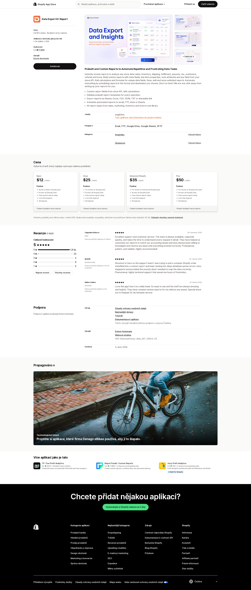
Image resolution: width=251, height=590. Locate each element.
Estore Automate (41, 58)
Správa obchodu (79, 563)
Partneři (186, 553)
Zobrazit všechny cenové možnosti (167, 217)
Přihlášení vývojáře (42, 582)
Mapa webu (115, 582)
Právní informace (190, 563)
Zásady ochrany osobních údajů (130, 308)
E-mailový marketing (118, 553)
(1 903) (41, 50)
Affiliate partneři (190, 558)
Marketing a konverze (81, 558)
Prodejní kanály (78, 532)
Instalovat (55, 66)
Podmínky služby (63, 582)
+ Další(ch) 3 (188, 56)
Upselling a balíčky (117, 548)
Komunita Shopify (153, 543)
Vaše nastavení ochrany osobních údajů (143, 582)
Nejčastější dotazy (124, 312)
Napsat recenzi (42, 273)
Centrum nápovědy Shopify (158, 532)
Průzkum (149, 553)
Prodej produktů (79, 543)
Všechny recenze (62, 273)
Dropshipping (114, 532)
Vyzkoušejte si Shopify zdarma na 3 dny (125, 507)
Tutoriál (119, 315)
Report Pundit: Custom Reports (119, 463)
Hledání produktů (79, 537)
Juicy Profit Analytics (176, 463)
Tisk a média (188, 548)
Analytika (119, 134)
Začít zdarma (207, 4)
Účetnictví (120, 143)
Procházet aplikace (153, 4)
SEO (110, 558)
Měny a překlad (115, 568)
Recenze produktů (117, 543)
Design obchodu (79, 553)
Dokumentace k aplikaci (127, 319)
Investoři (186, 543)
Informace (187, 532)
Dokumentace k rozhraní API (159, 537)
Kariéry (185, 537)
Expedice (112, 563)
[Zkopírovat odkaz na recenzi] (101, 233)
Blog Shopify (151, 548)
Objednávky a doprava (82, 548)
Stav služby (187, 568)
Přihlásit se (189, 4)
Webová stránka (123, 335)
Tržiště (111, 537)
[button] (62, 466)
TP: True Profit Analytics (53, 463)
